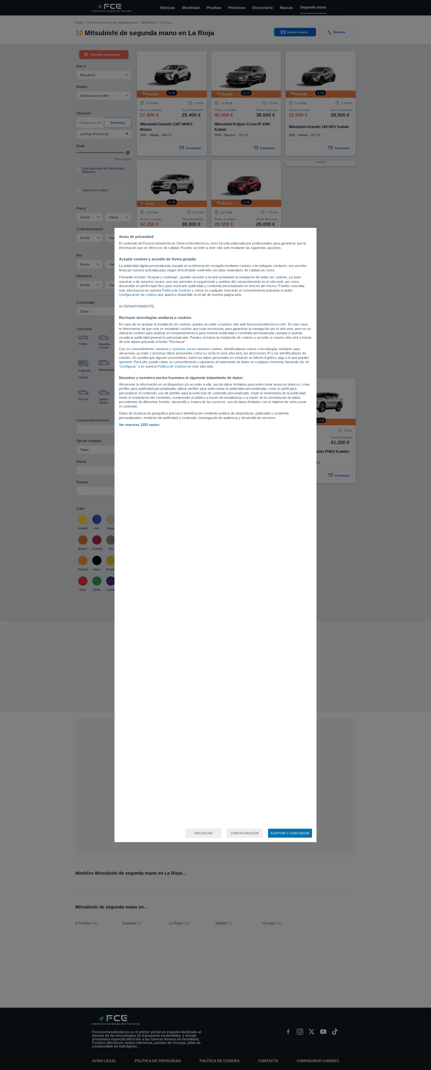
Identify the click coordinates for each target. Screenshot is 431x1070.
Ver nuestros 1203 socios (139, 425)
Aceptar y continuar (290, 833)
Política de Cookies (176, 290)
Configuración (245, 833)
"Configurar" (128, 366)
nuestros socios (184, 349)
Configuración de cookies (138, 294)
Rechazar (203, 833)
